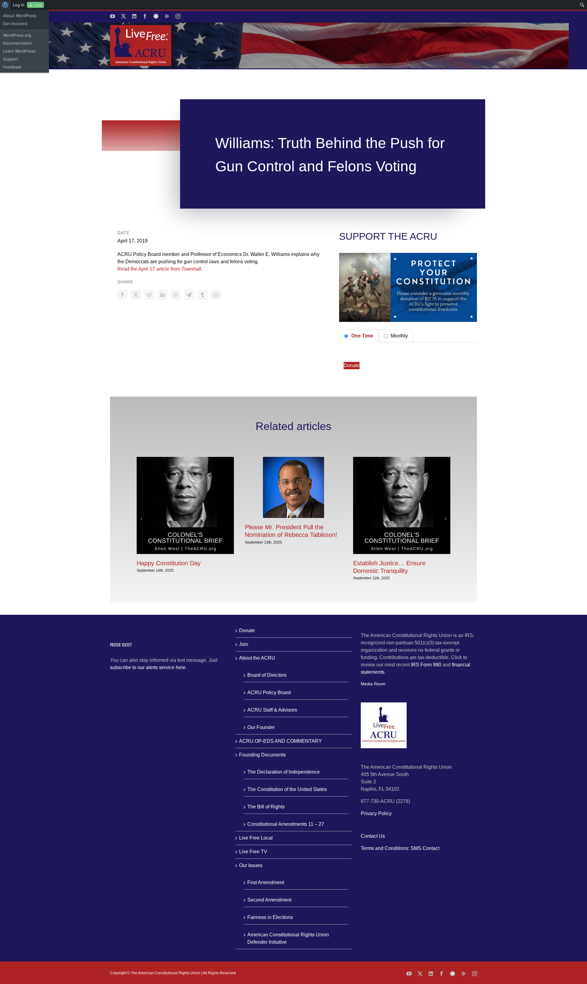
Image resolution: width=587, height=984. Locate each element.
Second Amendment (269, 899)
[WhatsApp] (175, 294)
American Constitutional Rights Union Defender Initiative (288, 938)
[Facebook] (122, 294)
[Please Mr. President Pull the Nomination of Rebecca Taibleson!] (293, 459)
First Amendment (265, 882)
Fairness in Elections (270, 917)
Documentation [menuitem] (17, 43)
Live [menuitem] (38, 4)
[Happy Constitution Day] (185, 459)
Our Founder (261, 727)
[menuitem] (5, 5)
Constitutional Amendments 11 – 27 (285, 824)
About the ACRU (257, 658)
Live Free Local (256, 837)
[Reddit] (149, 294)
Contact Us (373, 836)
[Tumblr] (202, 294)
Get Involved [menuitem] (15, 23)
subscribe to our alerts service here (148, 667)
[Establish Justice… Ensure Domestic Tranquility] (401, 459)
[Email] (216, 294)
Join (243, 644)
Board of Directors (266, 675)
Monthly (398, 335)
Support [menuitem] (10, 58)
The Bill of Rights (266, 806)
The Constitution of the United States (287, 789)
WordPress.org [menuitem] (17, 35)
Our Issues (250, 865)
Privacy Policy (376, 813)
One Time (361, 335)
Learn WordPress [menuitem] (19, 51)
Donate (352, 365)
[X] (135, 294)
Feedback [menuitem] (12, 66)
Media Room (373, 683)
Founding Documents (262, 754)
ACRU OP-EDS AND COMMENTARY (280, 741)
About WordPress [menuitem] (19, 15)
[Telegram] (189, 294)
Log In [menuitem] (18, 4)
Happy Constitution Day (169, 563)
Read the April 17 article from (159, 269)
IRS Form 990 (426, 664)
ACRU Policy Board (269, 692)
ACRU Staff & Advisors (272, 709)
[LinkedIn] (162, 294)
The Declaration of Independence (283, 771)
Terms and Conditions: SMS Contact (400, 848)
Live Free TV (253, 851)
